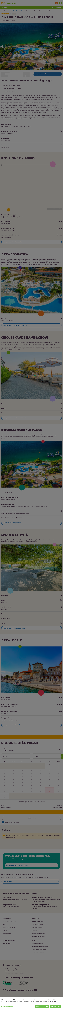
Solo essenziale (55, 1006)
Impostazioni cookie (7, 1006)
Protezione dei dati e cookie (10, 1003)
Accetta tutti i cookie (42, 1006)
